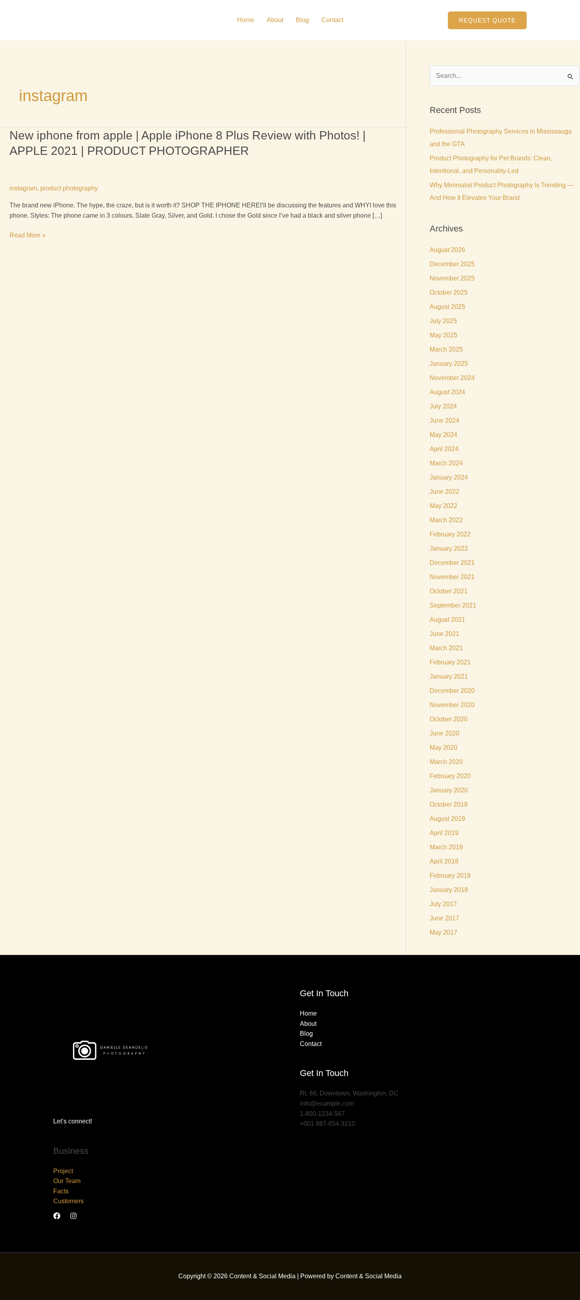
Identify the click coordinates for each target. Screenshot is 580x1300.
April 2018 (444, 861)
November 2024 (452, 377)
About (275, 20)
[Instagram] (73, 1215)
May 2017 (443, 932)
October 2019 (449, 804)
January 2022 (449, 548)
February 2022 (450, 534)
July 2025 (443, 321)
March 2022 (446, 520)
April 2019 (444, 833)
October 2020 (449, 719)
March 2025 (446, 349)
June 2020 (444, 733)
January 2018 (449, 889)
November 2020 (452, 705)
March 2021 (446, 648)
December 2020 (452, 690)
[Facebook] (56, 1215)
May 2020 (443, 747)
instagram (23, 188)
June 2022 (444, 491)
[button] (487, 20)
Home (245, 20)
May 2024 (443, 434)
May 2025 (443, 335)
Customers (68, 1201)
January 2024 (449, 477)
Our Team (66, 1181)
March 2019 (446, 847)
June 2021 (444, 633)
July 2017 (443, 904)
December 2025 (452, 264)
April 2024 (444, 449)
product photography (69, 188)
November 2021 (452, 577)
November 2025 (452, 278)
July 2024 (443, 406)
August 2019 (447, 818)
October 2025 (449, 292)
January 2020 (449, 790)
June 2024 (444, 420)
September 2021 (453, 605)
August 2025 (447, 306)
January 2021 (449, 676)
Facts (61, 1191)
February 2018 (450, 875)
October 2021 (449, 591)
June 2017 (444, 918)
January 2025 (449, 363)
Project (63, 1171)
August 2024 (447, 392)
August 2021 (447, 619)
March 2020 (446, 761)
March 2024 (446, 463)
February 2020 (450, 776)
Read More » (27, 235)
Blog (302, 20)
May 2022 (443, 505)
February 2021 (450, 662)
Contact (332, 20)
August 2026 (447, 249)
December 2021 (452, 562)
